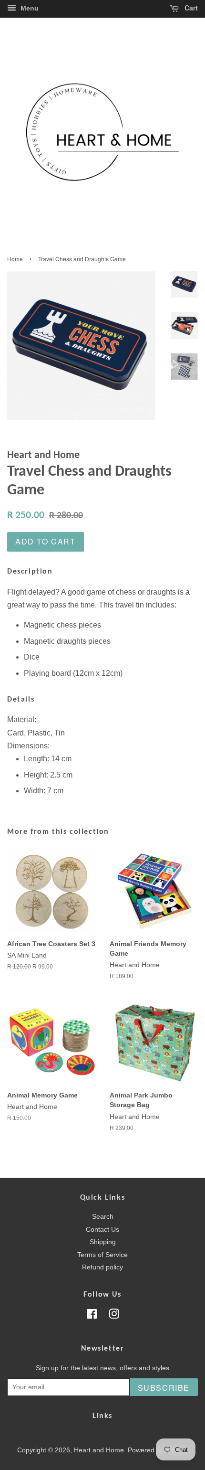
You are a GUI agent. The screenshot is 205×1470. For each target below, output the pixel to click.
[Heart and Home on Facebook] (91, 1316)
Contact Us (102, 1229)
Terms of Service (102, 1254)
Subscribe (164, 1387)
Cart (190, 7)
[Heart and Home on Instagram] (114, 1316)
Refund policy (102, 1267)
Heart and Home (99, 1450)
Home (15, 259)
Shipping (103, 1242)
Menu (29, 8)
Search (102, 1216)
